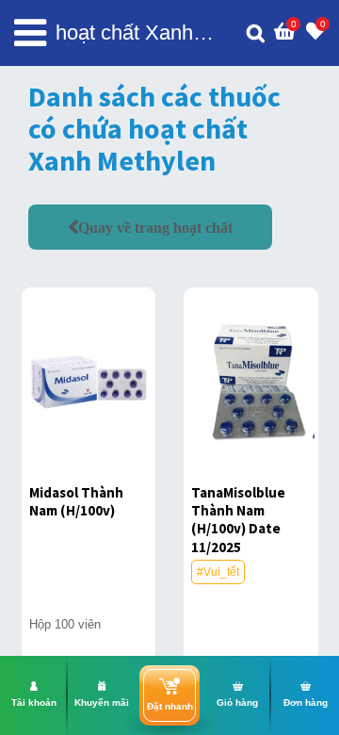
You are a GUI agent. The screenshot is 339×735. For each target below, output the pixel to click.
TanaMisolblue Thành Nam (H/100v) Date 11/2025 (238, 519)
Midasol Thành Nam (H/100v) (76, 501)
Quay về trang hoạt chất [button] (155, 227)
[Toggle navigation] (30, 33)
